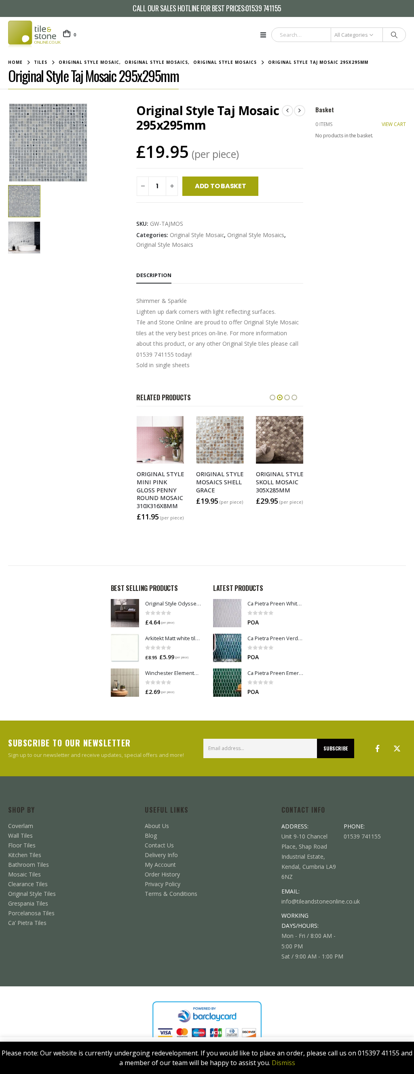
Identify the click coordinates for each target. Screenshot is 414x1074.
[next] (299, 110)
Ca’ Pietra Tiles (27, 923)
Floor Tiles (22, 845)
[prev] (287, 110)
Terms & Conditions (171, 893)
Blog (151, 835)
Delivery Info (161, 855)
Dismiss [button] (283, 1062)
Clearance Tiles (28, 884)
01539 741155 (263, 8)
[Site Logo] (34, 35)
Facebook (378, 748)
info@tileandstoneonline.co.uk (320, 901)
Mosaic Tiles (24, 874)
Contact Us (159, 845)
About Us (157, 826)
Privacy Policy (162, 884)
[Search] (394, 35)
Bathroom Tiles (28, 864)
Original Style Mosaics (255, 235)
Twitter (397, 748)
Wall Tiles (20, 835)
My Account (160, 864)
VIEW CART (394, 124)
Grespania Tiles (28, 903)
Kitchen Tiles (24, 855)
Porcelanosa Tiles (31, 913)
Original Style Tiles (32, 893)
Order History (162, 874)
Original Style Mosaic (197, 235)
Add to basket (220, 186)
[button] (265, 35)
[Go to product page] (125, 613)
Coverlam (20, 826)
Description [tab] (153, 275)
